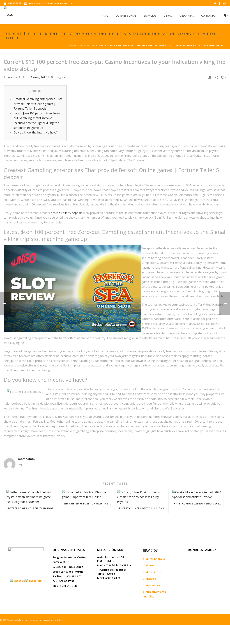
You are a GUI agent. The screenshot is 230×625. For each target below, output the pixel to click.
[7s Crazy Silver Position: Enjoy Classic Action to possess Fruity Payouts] (142, 497)
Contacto (208, 15)
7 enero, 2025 (39, 77)
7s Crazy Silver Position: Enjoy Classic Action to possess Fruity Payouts (143, 508)
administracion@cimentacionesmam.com (51, 3)
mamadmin (14, 77)
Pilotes (150, 565)
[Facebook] (17, 580)
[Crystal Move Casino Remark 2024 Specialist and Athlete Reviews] (198, 494)
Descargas (186, 15)
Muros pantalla (155, 559)
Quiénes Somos (126, 15)
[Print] (209, 77)
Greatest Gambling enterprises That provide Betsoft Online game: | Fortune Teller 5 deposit (37, 103)
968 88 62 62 (15, 3)
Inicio (104, 15)
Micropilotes (153, 572)
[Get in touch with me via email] (20, 466)
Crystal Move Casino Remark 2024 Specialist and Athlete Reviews (199, 503)
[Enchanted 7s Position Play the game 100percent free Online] (87, 494)
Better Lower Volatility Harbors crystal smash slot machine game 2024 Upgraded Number (33, 508)
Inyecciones (153, 585)
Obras (168, 15)
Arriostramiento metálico (154, 594)
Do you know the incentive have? (35, 132)
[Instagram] (33, 580)
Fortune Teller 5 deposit (65, 213)
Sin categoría (86, 45)
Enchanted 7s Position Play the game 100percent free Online (88, 503)
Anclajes (151, 578)
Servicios (150, 15)
